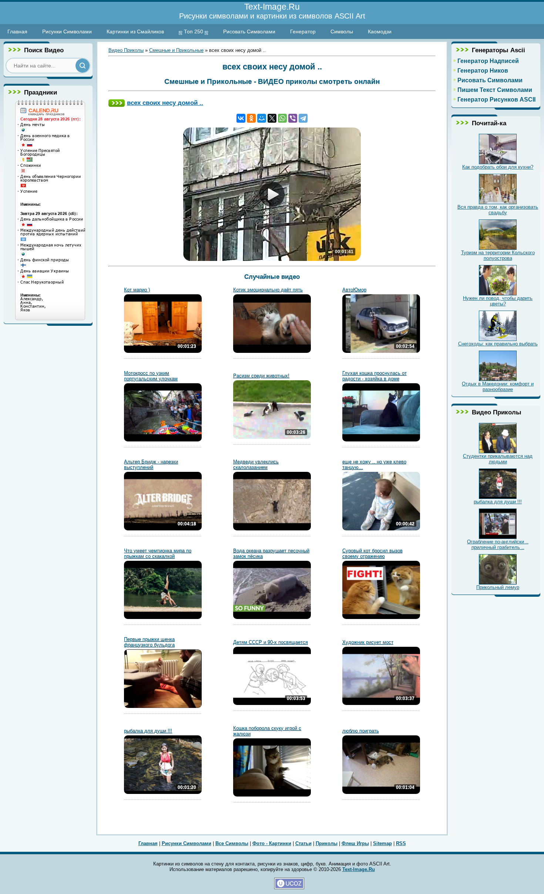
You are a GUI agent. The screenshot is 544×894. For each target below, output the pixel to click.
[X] (272, 118)
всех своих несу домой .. (165, 102)
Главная (17, 31)
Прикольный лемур (497, 587)
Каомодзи (380, 31)
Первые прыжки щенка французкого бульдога (149, 642)
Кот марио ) (137, 289)
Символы (341, 31)
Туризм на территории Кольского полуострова (498, 255)
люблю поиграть (360, 731)
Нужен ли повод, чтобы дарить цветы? (498, 301)
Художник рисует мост (367, 642)
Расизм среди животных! (261, 375)
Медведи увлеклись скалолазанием (256, 464)
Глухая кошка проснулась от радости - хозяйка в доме (374, 375)
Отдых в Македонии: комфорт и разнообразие (498, 386)
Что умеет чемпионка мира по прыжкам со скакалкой (157, 553)
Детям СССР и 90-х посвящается (270, 642)
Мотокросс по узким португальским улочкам (151, 375)
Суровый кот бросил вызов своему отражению (372, 553)
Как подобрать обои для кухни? (497, 167)
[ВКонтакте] (240, 118)
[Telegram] (303, 118)
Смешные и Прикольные (176, 50)
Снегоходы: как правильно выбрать (498, 344)
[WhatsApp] (282, 118)
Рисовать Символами (249, 31)
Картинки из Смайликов (135, 31)
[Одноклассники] (251, 118)
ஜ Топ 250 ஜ (193, 31)
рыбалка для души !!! (148, 731)
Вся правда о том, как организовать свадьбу (497, 209)
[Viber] (292, 118)
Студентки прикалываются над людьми (498, 458)
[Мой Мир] (261, 118)
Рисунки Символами (67, 31)
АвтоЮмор (354, 289)
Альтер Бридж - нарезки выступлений (151, 464)
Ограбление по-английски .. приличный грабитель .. (497, 544)
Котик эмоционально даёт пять (268, 289)
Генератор (303, 31)
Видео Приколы (126, 50)
